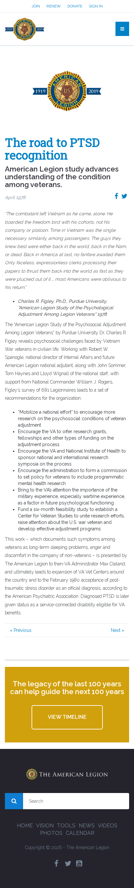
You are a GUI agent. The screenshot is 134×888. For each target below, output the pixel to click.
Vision (45, 826)
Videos (107, 826)
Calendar (80, 833)
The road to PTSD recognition (52, 149)
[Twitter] (68, 863)
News (87, 826)
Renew (54, 6)
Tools (66, 826)
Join (36, 6)
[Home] (24, 28)
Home (25, 826)
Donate (74, 6)
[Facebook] (56, 863)
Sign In (96, 6)
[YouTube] (79, 863)
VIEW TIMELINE (67, 717)
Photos (51, 833)
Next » (117, 630)
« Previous (21, 630)
